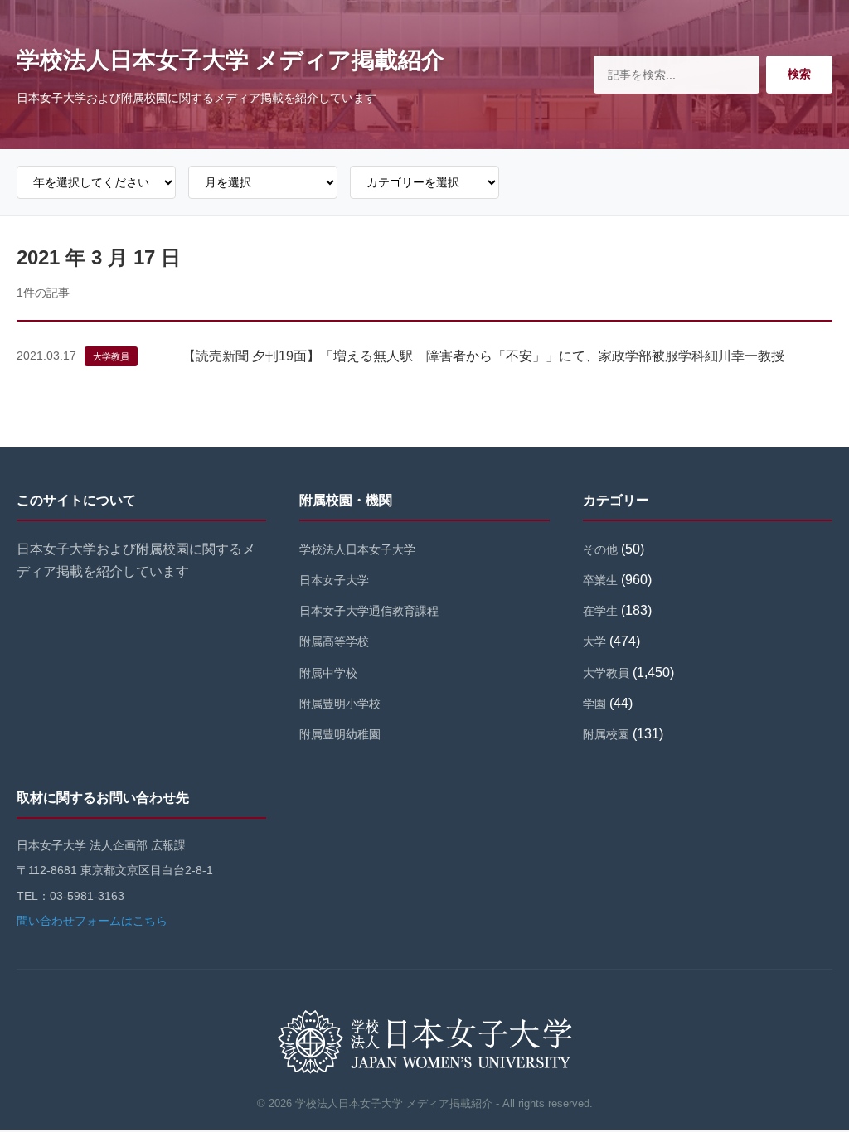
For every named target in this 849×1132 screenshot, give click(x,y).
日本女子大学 (334, 580)
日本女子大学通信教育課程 (369, 610)
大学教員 (111, 356)
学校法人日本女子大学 (357, 549)
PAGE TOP (815, 1084)
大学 (594, 641)
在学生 (600, 610)
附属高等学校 (334, 641)
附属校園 (606, 734)
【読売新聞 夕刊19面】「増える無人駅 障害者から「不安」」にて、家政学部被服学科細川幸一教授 (483, 356)
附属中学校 (328, 673)
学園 (594, 703)
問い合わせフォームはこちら (92, 920)
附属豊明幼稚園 (340, 734)
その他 (600, 549)
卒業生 (600, 580)
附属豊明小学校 (340, 703)
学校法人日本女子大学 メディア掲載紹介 (230, 60)
